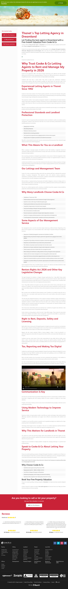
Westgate (46, 555)
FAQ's (35, 555)
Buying (3, 547)
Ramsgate (47, 551)
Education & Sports (48, 556)
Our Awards (3, 555)
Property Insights (4, 551)
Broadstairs (47, 552)
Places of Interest (48, 559)
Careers (52, 582)
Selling (13, 547)
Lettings (2, 568)
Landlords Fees (25, 551)
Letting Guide (25, 552)
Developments (15, 561)
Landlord (25, 547)
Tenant (36, 547)
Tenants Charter (37, 549)
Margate (2, 564)
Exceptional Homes (15, 549)
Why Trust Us (25, 549)
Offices (3, 561)
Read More (4, 3)
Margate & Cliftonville (49, 549)
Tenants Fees (36, 552)
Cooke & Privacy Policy (28, 582)
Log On (58, 582)
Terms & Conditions (38, 582)
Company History (46, 582)
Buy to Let (25, 555)
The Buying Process (4, 552)
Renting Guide (36, 551)
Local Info (47, 547)
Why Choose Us (15, 555)
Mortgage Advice (4, 549)
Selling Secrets (14, 556)
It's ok (61, 3)
